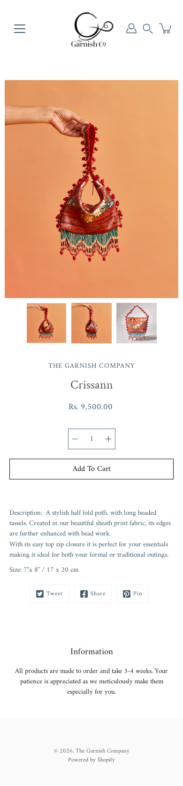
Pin (138, 594)
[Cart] (166, 28)
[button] (148, 28)
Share (98, 594)
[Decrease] (75, 439)
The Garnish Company (103, 751)
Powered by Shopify (91, 760)
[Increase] (108, 439)
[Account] (131, 28)
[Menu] (19, 29)
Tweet (54, 594)
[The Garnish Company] (91, 28)
